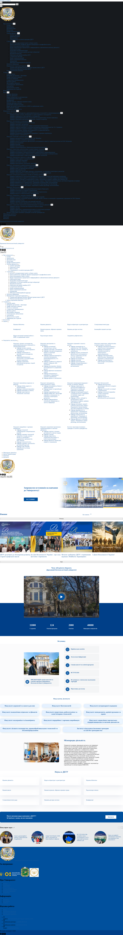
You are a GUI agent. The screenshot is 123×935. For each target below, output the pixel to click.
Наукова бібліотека (91, 780)
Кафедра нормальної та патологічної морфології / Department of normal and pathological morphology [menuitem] (38, 176)
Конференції (89, 800)
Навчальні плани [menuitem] (15, 36)
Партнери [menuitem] (6, 217)
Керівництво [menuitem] (10, 27)
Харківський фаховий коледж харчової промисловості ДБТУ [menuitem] (27, 67)
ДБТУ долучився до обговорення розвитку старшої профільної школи (15, 555)
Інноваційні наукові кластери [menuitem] (15, 104)
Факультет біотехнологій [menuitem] (14, 187)
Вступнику (6, 901)
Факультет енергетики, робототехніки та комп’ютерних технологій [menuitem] (26, 149)
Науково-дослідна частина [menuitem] (14, 103)
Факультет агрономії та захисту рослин (20, 706)
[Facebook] (1, 224)
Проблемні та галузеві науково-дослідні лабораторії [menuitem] (24, 52)
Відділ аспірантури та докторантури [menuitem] (17, 97)
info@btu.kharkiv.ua (12, 928)
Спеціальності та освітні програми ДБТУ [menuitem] (22, 39)
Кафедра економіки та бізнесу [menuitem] (18, 162)
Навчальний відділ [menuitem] (15, 49)
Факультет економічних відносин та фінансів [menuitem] (19, 157)
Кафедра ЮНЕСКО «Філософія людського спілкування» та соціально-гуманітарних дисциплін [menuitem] (37, 171)
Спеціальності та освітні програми (82, 665)
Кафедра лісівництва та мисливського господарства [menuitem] (25, 116)
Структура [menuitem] (10, 41)
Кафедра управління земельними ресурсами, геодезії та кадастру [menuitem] (28, 119)
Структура (6, 892)
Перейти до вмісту (5, 0)
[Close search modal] (1, 2)
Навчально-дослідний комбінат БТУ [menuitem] (20, 55)
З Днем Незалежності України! (103, 555)
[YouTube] (5, 224)
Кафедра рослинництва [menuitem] (16, 142)
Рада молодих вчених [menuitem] (13, 107)
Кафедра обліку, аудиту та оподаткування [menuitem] (22, 159)
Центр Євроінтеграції (9, 913)
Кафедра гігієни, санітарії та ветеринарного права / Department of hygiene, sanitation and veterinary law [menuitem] (39, 179)
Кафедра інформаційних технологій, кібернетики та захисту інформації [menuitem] (30, 173)
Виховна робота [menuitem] (11, 81)
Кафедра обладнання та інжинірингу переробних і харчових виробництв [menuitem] (31, 133)
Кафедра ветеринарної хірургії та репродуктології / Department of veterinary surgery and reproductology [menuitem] (39, 178)
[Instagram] (3, 224)
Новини (3, 514)
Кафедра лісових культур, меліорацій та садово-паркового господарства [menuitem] (30, 114)
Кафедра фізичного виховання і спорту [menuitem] (21, 131)
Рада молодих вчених (92, 790)
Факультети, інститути (61, 699)
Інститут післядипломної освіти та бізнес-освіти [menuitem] (24, 43)
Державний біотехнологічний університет (12, 221)
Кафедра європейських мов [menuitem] (18, 170)
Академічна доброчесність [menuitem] (14, 109)
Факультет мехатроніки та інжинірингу (19, 720)
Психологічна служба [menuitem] (13, 87)
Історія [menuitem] (9, 25)
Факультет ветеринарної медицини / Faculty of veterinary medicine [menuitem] (25, 174)
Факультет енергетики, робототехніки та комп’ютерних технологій (61, 713)
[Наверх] (0, 226)
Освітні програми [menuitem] (15, 35)
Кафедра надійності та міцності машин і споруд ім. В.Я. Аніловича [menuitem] (29, 128)
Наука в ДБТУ (61, 772)
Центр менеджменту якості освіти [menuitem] (19, 46)
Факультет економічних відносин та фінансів (19, 712)
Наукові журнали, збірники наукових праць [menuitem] (19, 101)
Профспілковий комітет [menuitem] (13, 31)
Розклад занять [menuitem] (11, 74)
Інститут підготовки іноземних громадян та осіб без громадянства (93, 729)
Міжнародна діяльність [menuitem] (9, 214)
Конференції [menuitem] (10, 100)
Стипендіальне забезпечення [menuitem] (15, 84)
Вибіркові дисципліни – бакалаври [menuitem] (17, 75)
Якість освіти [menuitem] (14, 38)
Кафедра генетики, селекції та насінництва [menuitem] (22, 139)
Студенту (6, 899)
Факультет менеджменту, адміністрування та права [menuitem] (21, 165)
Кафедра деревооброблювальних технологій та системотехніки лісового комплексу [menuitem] (34, 117)
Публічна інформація (9, 891)
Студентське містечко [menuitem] (16, 56)
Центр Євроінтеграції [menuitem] (9, 215)
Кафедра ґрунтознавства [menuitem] (17, 145)
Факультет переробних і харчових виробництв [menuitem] (20, 195)
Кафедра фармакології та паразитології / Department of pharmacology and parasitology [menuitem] (34, 182)
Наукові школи (7, 790)
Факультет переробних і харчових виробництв (61, 720)
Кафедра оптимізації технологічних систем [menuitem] (22, 122)
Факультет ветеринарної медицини (103, 706)
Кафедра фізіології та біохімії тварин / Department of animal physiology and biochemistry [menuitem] (34, 185)
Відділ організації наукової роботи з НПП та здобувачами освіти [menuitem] (25, 106)
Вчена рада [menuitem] (10, 30)
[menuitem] (14, 24)
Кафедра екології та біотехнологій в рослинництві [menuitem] (24, 193)
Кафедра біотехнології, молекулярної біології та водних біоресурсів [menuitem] (29, 189)
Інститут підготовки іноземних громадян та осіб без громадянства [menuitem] (26, 212)
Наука (5, 910)
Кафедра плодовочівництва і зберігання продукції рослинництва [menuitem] (28, 147)
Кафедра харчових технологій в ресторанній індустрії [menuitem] (25, 201)
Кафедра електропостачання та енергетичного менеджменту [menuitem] (27, 150)
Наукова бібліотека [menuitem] (12, 94)
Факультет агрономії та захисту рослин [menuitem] (18, 136)
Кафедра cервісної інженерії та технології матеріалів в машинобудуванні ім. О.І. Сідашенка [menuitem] (36, 127)
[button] (61, 597)
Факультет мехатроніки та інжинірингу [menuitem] (18, 121)
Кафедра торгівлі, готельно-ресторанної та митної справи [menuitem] (26, 206)
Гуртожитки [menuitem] (10, 86)
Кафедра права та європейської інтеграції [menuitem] (22, 168)
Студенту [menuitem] (6, 72)
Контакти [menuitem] (6, 218)
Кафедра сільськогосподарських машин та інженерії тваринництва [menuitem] (29, 125)
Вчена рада (6, 886)
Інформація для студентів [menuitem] (14, 89)
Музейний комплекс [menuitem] (16, 53)
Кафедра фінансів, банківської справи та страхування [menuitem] (25, 211)
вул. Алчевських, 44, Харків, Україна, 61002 (20, 918)
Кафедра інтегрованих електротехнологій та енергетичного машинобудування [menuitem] (32, 152)
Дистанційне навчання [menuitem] (13, 83)
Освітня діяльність (8, 888)
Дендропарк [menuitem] (13, 61)
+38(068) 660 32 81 (21, 922)
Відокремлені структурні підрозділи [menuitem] (17, 66)
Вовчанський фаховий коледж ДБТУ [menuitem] (20, 69)
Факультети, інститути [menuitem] (9, 111)
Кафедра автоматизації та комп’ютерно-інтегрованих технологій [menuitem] (28, 155)
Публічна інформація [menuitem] (13, 64)
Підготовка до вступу (78, 689)
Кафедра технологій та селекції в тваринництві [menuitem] (23, 190)
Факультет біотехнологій (61, 706)
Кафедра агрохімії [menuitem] (15, 144)
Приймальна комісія (78, 649)
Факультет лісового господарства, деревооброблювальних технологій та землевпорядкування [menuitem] (33, 113)
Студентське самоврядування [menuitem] (15, 80)
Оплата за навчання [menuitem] (12, 78)
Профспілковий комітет (10, 889)
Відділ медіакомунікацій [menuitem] (17, 58)
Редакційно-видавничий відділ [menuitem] (19, 50)
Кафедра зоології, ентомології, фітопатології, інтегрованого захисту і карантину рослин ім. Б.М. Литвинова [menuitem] (41, 141)
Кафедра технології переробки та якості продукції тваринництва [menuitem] (28, 192)
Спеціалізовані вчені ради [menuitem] (14, 98)
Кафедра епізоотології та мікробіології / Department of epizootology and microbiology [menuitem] (33, 184)
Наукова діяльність (8, 780)
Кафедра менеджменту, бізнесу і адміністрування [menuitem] (24, 167)
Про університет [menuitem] (8, 23)
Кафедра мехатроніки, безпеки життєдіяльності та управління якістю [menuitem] (29, 130)
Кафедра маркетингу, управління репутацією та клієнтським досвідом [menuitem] (30, 209)
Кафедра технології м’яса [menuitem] (17, 200)
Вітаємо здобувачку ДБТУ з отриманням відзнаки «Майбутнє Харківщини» (76, 555)
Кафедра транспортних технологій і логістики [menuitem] (23, 163)
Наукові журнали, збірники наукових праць (56, 790)
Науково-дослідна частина (51, 800)
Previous (61, 518)
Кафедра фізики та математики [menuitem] (19, 134)
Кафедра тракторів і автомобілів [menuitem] (19, 124)
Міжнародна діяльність (74, 740)
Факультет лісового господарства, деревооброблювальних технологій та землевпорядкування (30, 729)
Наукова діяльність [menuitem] (12, 95)
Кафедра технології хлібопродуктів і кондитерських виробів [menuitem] (27, 197)
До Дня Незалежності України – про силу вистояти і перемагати (46, 555)
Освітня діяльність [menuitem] (12, 33)
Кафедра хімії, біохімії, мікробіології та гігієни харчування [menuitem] (26, 203)
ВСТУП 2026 (75, 672)
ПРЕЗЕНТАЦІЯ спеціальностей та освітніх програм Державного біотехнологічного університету (42, 681)
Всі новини (86, 514)
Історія (5, 883)
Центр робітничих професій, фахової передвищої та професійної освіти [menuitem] (30, 44)
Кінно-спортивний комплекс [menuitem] (18, 59)
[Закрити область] (1, 6)
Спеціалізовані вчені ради (10, 800)
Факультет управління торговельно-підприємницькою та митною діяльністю (103, 721)
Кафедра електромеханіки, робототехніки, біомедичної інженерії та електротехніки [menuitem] (34, 153)
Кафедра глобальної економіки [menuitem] (19, 160)
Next (61, 562)
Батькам (5, 902)
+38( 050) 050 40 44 (21, 925)
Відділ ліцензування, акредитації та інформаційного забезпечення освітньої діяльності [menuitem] (34, 47)
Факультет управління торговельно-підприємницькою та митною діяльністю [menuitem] (29, 204)
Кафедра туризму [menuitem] (15, 208)
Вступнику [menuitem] (6, 90)
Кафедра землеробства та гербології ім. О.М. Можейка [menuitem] (25, 138)
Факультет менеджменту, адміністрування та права (103, 713)
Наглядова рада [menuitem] (11, 28)
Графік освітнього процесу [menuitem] (14, 77)
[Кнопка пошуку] (17, 4)
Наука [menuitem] (5, 92)
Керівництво (7, 885)
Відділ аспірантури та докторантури (54, 780)
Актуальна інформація (78, 657)
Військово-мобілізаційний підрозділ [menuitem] (20, 62)
